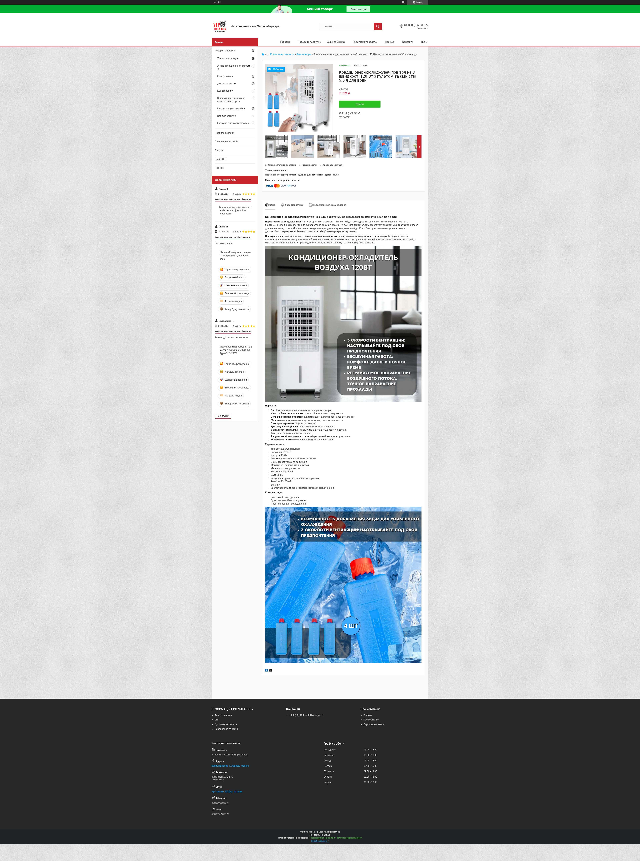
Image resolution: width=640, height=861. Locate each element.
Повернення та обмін (226, 141)
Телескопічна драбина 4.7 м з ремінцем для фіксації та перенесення (235, 210)
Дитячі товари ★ (226, 83)
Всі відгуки (222, 416)
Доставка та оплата (365, 42)
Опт (217, 719)
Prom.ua (336, 832)
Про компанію (371, 719)
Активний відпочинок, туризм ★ (233, 67)
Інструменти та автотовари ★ (233, 123)
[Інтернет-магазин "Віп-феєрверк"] (220, 26)
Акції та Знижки (336, 42)
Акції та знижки (223, 715)
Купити (360, 104)
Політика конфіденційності (349, 838)
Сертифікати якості (374, 724)
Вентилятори (303, 54)
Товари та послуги (308, 42)
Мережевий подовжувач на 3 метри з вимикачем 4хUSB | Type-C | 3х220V (236, 349)
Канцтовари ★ (225, 90)
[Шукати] (378, 26)
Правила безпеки (224, 133)
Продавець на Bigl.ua (320, 835)
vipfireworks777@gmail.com (227, 791)
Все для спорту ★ (226, 116)
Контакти (407, 42)
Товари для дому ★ (228, 58)
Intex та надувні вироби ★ (231, 108)
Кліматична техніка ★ (282, 54)
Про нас (389, 42)
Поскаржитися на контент (322, 838)
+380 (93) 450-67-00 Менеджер (306, 715)
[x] (270, 670)
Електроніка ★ (225, 76)
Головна (285, 42)
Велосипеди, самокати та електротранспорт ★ (231, 100)
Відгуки (219, 150)
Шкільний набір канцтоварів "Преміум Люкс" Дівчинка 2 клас (235, 255)
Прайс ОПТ (221, 159)
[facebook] (266, 670)
